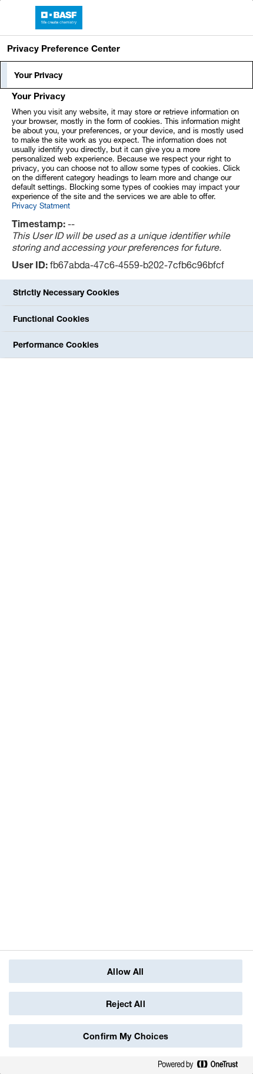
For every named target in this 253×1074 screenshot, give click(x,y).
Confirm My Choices (125, 1036)
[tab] (126, 75)
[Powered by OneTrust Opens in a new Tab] (202, 1065)
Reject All (125, 1004)
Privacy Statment (41, 205)
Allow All (125, 972)
